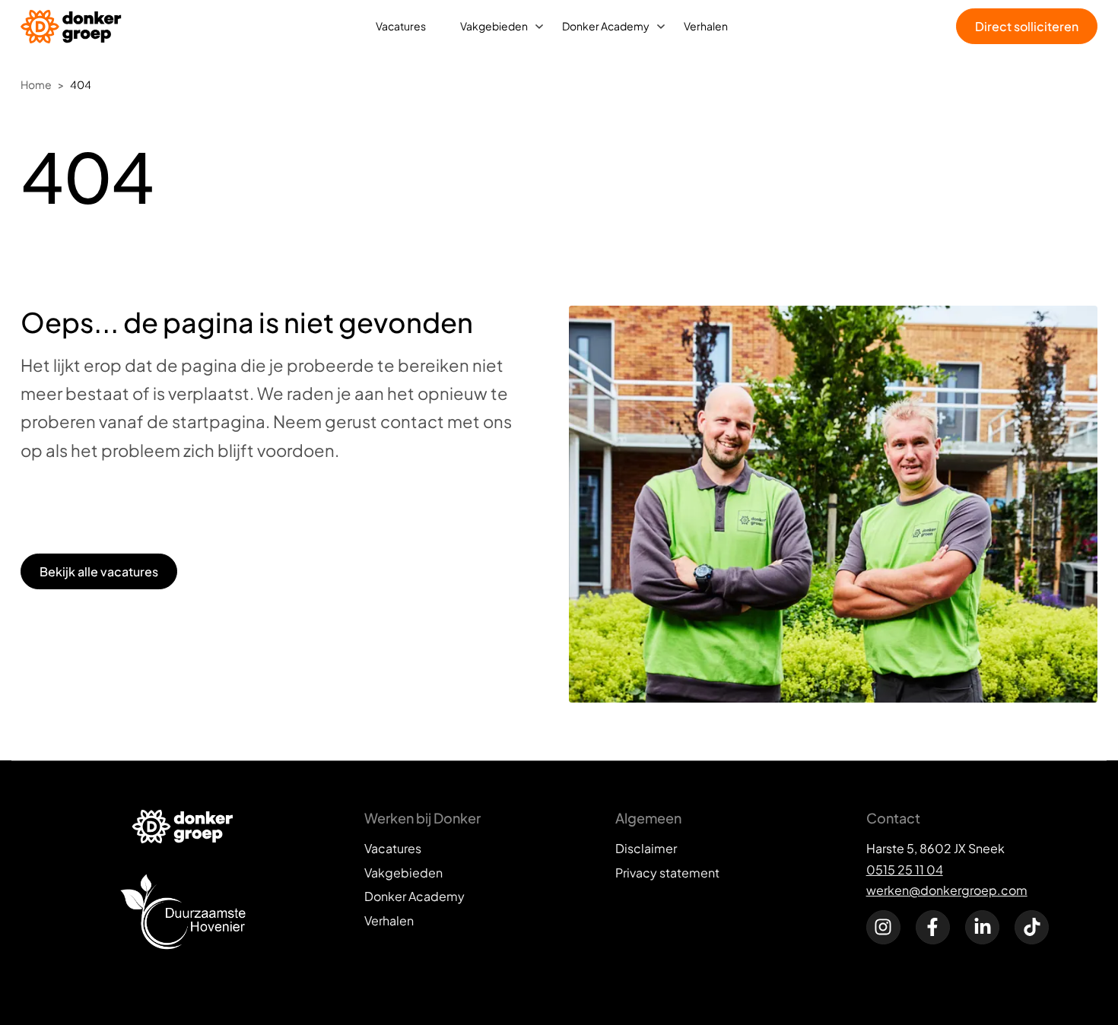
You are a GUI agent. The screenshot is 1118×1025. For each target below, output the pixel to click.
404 (80, 84)
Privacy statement (667, 873)
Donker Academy (606, 26)
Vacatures (401, 26)
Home (36, 84)
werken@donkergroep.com (946, 890)
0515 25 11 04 (904, 869)
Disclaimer (646, 848)
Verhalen (706, 26)
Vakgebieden (494, 26)
